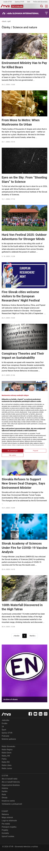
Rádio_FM (6, 756)
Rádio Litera (6, 765)
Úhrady (4, 797)
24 (3, 726)
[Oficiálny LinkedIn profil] (40, 714)
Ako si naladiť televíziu (11, 782)
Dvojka (4, 723)
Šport (4, 730)
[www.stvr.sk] (6, 714)
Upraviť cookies (8, 836)
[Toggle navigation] (46, 6)
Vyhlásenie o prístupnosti (12, 804)
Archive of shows (10, 699)
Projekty (5, 830)
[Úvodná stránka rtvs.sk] (5, 6)
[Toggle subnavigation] (46, 13)
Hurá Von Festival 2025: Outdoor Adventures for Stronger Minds (24, 237)
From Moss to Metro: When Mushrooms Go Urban (21, 122)
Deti (28, 2)
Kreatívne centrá (8, 801)
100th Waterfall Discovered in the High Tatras (22, 607)
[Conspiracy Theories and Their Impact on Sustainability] (24, 337)
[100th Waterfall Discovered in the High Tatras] (24, 588)
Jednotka (5, 720)
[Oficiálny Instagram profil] (45, 714)
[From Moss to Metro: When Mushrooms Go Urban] (24, 103)
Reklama (5, 814)
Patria (4, 759)
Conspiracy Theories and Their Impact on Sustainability (23, 356)
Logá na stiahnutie (9, 820)
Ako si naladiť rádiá (9, 779)
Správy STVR (19, 2)
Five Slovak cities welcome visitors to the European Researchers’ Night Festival (21, 296)
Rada (4, 794)
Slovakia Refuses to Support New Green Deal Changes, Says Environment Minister (23, 483)
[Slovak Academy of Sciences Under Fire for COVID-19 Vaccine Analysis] (24, 527)
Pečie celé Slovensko (40, 2)
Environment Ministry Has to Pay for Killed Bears (24, 65)
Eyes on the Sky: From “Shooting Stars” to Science (24, 179)
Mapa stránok (7, 817)
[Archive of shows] (24, 673)
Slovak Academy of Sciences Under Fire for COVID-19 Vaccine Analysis (24, 548)
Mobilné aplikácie (9, 739)
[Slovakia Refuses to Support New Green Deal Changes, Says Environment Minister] (24, 462)
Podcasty (5, 736)
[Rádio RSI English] (21, 13)
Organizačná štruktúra (11, 785)
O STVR (5, 776)
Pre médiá (6, 824)
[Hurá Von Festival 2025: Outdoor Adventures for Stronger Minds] (24, 218)
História (5, 788)
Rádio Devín (6, 753)
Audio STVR (7, 2)
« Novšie (16, 636)
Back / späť (6, 21)
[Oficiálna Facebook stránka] (30, 714)
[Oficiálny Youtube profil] (35, 714)
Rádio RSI (6, 762)
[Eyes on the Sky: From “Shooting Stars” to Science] (24, 161)
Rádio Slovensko (8, 746)
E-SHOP (5, 811)
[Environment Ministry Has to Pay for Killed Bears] (24, 46)
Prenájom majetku (9, 827)
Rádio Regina (7, 749)
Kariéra (4, 791)
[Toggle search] (41, 6)
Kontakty (5, 833)
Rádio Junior (7, 768)
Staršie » (33, 636)
